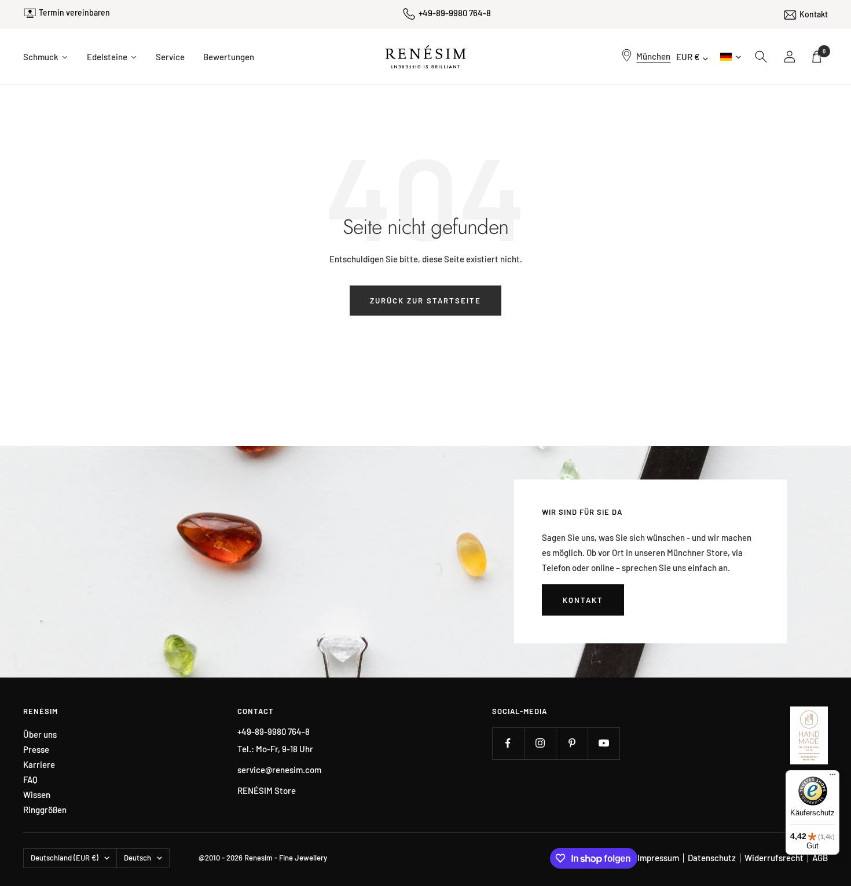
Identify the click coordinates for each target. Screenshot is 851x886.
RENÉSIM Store (266, 790)
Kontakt (813, 14)
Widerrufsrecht (774, 857)
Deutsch (729, 56)
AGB (820, 857)
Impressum (658, 857)
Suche (761, 56)
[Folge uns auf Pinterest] (572, 743)
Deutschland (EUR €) (64, 857)
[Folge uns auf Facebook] (508, 743)
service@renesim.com (279, 769)
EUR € (688, 57)
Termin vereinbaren (74, 12)
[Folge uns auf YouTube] (603, 743)
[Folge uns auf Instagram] (540, 743)
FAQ (30, 779)
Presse (36, 749)
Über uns (40, 734)
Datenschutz (712, 857)
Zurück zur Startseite (425, 300)
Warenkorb (824, 51)
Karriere (39, 764)
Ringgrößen (45, 810)
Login (790, 56)
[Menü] (832, 777)
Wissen (36, 794)
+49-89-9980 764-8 (455, 13)
